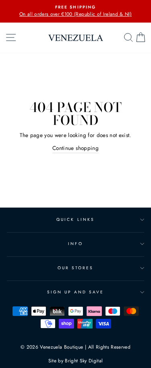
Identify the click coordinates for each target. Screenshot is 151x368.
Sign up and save (75, 292)
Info (75, 244)
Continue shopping (75, 148)
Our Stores (76, 268)
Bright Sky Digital (84, 360)
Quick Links (75, 219)
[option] (75, 11)
